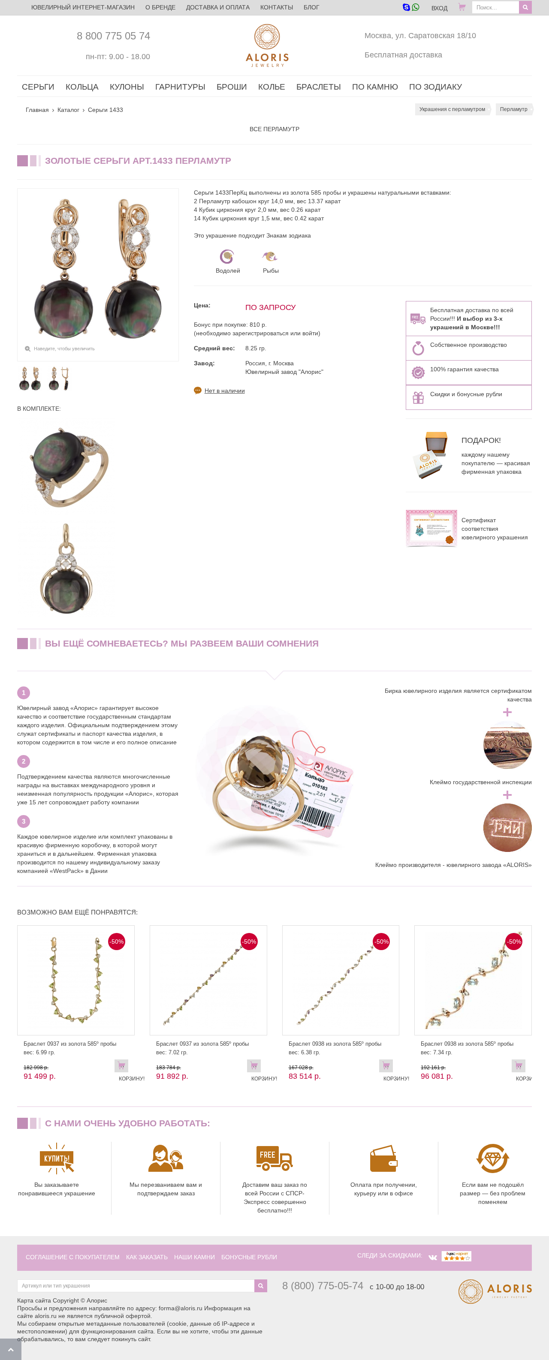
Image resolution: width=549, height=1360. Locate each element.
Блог (312, 7)
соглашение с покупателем (73, 1257)
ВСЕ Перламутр (274, 129)
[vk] (432, 1257)
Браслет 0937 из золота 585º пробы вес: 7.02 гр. (202, 1048)
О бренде (160, 7)
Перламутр (514, 109)
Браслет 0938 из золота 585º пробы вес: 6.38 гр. (335, 1048)
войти (310, 333)
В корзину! (123, 1067)
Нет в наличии (225, 390)
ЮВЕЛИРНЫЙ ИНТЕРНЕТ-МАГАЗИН (83, 7)
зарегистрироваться (260, 333)
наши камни (194, 1257)
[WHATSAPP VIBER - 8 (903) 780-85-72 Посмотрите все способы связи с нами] (410, 8)
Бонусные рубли (249, 1257)
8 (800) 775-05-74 (322, 1285)
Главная (37, 109)
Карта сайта (34, 1300)
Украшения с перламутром (452, 109)
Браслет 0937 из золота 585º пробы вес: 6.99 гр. (70, 1048)
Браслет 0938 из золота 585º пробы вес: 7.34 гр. (467, 1048)
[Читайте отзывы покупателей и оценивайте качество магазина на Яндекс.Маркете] (456, 1255)
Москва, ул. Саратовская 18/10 (420, 35)
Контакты (276, 7)
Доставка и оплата (218, 7)
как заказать (147, 1257)
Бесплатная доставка (403, 55)
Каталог (68, 109)
